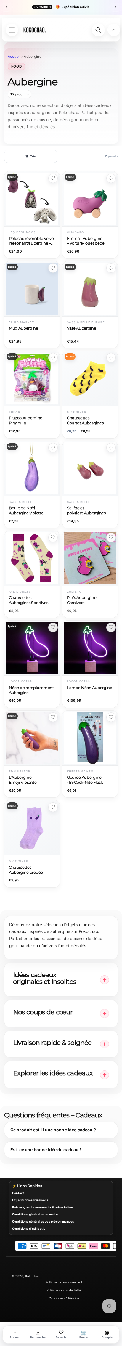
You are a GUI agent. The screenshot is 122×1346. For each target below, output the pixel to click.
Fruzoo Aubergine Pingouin (25, 420)
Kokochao (32, 1276)
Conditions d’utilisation (64, 1298)
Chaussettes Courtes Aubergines (85, 420)
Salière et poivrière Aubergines (86, 510)
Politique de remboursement (64, 1282)
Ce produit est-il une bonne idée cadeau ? (53, 1129)
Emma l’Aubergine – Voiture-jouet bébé (86, 241)
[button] (113, 30)
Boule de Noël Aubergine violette (26, 510)
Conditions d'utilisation (29, 1228)
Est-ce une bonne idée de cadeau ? (46, 1149)
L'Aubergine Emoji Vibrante (23, 780)
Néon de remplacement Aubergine (31, 690)
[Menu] (12, 30)
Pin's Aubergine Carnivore (81, 600)
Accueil (14, 56)
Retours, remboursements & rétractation (42, 1207)
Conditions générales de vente (35, 1214)
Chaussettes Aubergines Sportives (28, 600)
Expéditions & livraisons (30, 1200)
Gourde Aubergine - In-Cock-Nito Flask (85, 780)
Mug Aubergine (23, 328)
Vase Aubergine (81, 328)
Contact (18, 1193)
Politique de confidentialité (64, 1290)
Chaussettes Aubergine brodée (26, 870)
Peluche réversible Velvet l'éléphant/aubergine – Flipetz (32, 241)
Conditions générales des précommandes (43, 1221)
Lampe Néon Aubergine (89, 687)
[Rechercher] (98, 29)
